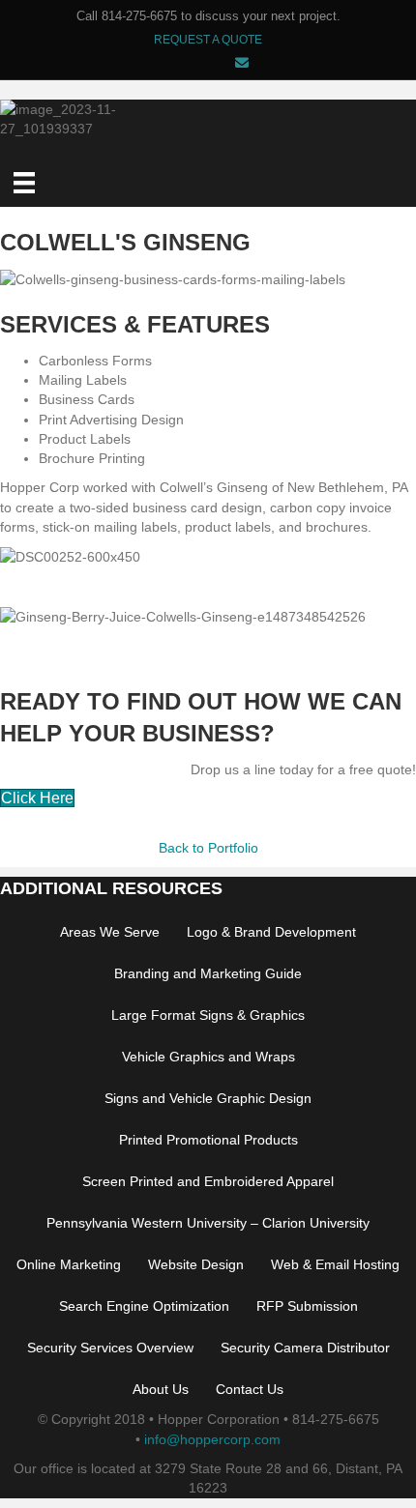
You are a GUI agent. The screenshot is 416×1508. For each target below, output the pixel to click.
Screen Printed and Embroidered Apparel (208, 1181)
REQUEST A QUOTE (208, 39)
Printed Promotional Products (208, 1139)
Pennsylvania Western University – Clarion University (208, 1223)
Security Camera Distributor (305, 1347)
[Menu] (24, 183)
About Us (161, 1389)
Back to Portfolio (208, 848)
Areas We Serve (110, 932)
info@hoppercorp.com (212, 1439)
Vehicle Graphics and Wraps (208, 1056)
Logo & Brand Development (271, 932)
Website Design (196, 1264)
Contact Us (249, 1389)
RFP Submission (307, 1306)
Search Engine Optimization (144, 1306)
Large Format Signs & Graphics (208, 1015)
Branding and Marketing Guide (208, 973)
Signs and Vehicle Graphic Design (208, 1098)
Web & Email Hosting (335, 1264)
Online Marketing (68, 1264)
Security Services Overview (110, 1347)
